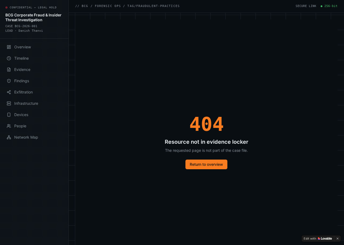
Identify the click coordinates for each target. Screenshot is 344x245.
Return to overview (206, 164)
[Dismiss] (337, 238)
